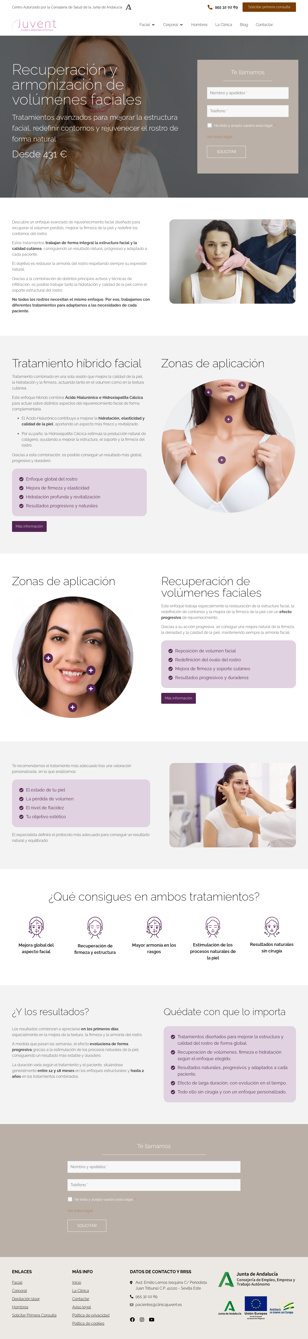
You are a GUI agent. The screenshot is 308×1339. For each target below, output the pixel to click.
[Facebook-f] (132, 1319)
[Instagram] (142, 1319)
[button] (147, 25)
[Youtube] (151, 1319)
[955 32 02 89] (210, 7)
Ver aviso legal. (220, 136)
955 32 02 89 (226, 7)
